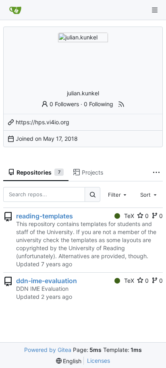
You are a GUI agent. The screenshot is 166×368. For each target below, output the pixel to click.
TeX (129, 215)
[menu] (69, 361)
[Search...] (92, 194)
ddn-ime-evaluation (46, 281)
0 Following (98, 104)
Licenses (98, 360)
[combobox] (118, 194)
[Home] (15, 10)
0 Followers (64, 104)
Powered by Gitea (47, 349)
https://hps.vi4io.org (42, 122)
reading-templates (44, 216)
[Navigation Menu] (154, 10)
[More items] (156, 172)
